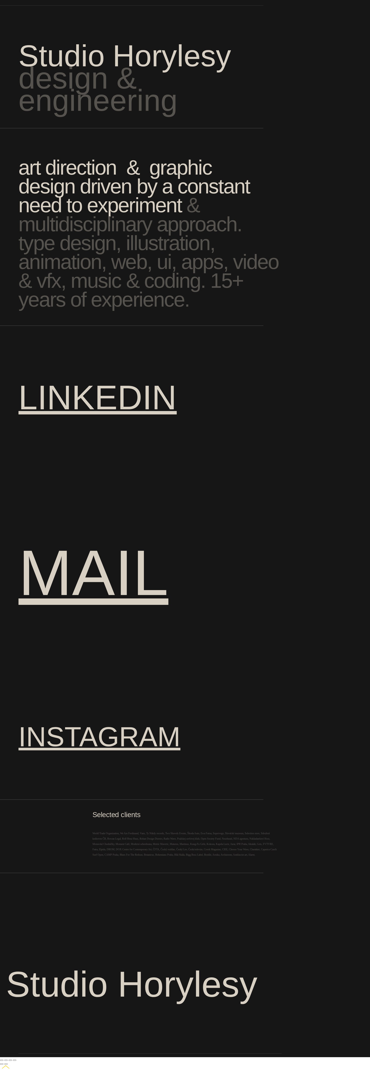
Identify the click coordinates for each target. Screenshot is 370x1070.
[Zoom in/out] (14, 1060)
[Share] (6, 1060)
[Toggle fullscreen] (10, 1060)
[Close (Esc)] (1, 1060)
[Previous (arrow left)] (1, 1064)
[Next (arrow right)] (6, 1064)
